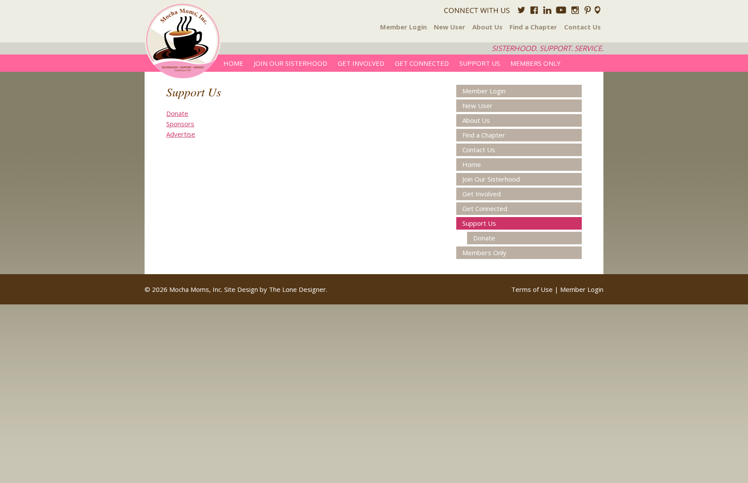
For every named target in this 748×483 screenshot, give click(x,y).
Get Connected (422, 63)
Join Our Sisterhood (290, 63)
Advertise (180, 134)
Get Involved (361, 63)
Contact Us (582, 26)
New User (449, 26)
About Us (487, 26)
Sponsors (180, 123)
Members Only (535, 63)
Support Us (479, 63)
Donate (177, 113)
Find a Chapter (533, 26)
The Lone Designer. (298, 289)
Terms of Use (532, 289)
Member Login (403, 26)
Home (233, 63)
